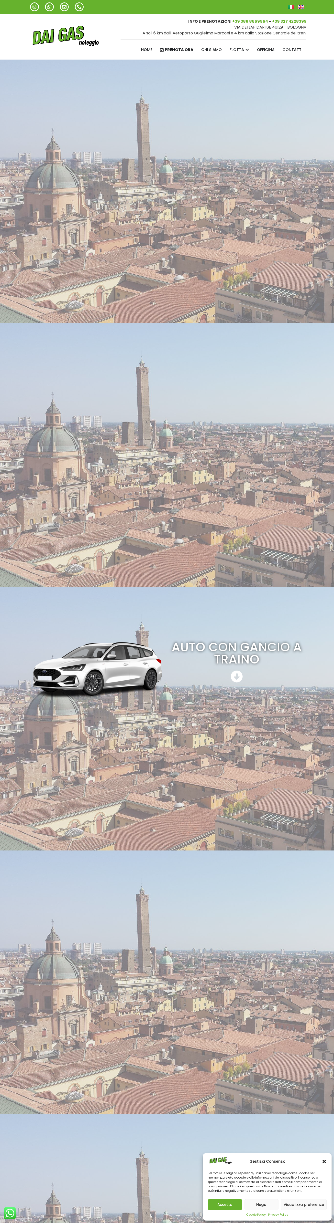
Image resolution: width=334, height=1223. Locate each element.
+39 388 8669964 (250, 21)
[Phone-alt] (79, 6)
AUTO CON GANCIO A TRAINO (237, 653)
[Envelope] (64, 6)
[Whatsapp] (49, 6)
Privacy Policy (278, 1215)
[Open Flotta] (247, 50)
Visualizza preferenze (304, 1204)
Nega (261, 1204)
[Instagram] (34, 6)
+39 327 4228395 (289, 21)
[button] (324, 1161)
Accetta (225, 1204)
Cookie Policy (256, 1215)
